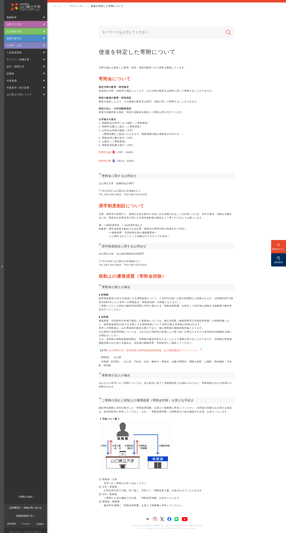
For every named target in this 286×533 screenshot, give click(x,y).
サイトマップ (14, 532)
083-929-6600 (176, 526)
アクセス (25, 524)
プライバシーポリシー (33, 532)
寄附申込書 (105, 152)
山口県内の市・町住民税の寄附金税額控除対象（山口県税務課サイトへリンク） (154, 350)
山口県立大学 (25, 7)
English (40, 524)
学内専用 (11, 524)
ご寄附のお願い (26, 496)
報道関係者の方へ (25, 515)
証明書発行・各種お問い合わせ (25, 507)
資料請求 (278, 262)
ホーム (57, 6)
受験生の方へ (278, 249)
